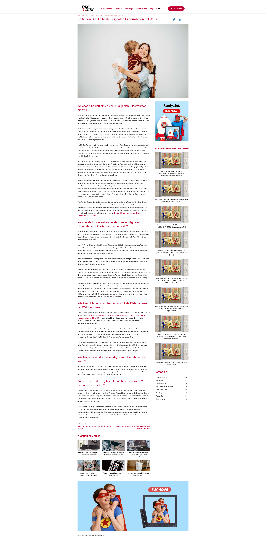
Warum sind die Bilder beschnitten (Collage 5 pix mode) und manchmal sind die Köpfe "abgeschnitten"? (171, 308)
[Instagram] (179, 20)
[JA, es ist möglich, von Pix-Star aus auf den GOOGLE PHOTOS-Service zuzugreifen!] (171, 214)
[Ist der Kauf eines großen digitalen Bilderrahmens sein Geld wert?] (113, 445)
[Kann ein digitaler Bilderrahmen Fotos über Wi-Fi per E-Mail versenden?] (138, 445)
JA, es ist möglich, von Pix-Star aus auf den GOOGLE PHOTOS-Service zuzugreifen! (171, 226)
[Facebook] (174, 20)
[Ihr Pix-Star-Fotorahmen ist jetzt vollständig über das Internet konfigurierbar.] (171, 188)
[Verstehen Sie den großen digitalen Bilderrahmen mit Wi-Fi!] (89, 445)
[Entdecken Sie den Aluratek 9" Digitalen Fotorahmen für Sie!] (89, 465)
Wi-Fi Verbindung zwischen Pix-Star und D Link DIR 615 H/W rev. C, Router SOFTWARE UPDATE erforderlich (172, 280)
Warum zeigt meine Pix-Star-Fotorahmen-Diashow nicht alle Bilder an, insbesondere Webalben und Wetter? (171, 336)
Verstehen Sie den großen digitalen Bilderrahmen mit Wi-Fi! (88, 454)
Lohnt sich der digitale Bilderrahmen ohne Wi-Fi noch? (138, 474)
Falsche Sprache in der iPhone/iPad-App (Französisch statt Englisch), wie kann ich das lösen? (171, 252)
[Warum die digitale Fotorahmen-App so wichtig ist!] (113, 465)
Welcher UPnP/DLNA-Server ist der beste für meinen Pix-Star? (171, 363)
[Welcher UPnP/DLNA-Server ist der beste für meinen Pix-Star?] (171, 351)
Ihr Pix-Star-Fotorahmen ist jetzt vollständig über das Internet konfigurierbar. (171, 200)
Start (79, 15)
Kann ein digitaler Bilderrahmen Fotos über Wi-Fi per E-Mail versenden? (138, 455)
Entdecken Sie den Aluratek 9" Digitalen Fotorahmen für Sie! (88, 474)
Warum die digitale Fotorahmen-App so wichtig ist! (113, 474)
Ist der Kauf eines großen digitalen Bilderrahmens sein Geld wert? (113, 454)
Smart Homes (85, 15)
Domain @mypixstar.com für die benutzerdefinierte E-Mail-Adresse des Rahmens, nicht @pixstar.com (172, 173)
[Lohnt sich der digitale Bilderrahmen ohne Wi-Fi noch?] (138, 465)
